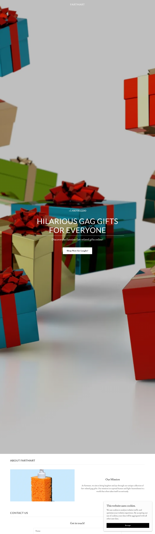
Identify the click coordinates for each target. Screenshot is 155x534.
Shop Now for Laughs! (77, 251)
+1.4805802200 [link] (77, 211)
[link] (77, 5)
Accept (128, 525)
